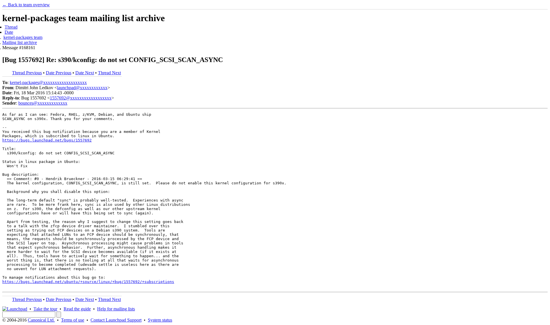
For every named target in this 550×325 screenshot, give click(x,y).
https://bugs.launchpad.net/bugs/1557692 (47, 140)
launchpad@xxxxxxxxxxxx (82, 87)
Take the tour (45, 308)
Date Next (84, 72)
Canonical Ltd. (41, 320)
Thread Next (109, 72)
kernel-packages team (22, 37)
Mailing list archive (19, 42)
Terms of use (72, 320)
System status (160, 320)
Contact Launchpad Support (116, 320)
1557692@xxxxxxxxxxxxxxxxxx (80, 97)
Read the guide (77, 308)
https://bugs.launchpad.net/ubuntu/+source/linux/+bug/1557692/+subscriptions (88, 282)
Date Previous (58, 72)
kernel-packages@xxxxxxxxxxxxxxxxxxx (48, 82)
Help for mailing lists (116, 308)
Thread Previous (27, 72)
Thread (11, 27)
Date (9, 32)
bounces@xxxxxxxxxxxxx (42, 103)
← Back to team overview (26, 4)
